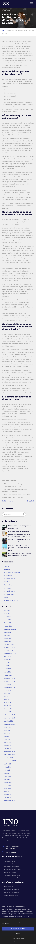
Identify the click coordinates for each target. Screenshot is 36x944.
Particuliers (8, 585)
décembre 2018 (9, 801)
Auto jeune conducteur (12, 573)
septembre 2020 (10, 761)
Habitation (6, 10)
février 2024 (8, 638)
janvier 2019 (8, 798)
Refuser (18, 933)
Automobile (8, 576)
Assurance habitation (11, 867)
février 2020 (8, 782)
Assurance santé (10, 872)
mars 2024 (8, 635)
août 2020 (7, 764)
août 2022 (7, 690)
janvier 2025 (8, 626)
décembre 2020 (9, 752)
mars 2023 (7, 672)
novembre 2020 (9, 755)
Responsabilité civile (11, 895)
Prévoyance (8, 588)
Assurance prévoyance (12, 875)
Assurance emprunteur (12, 878)
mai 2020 (7, 773)
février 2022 (8, 709)
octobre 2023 (8, 651)
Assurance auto (9, 861)
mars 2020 (7, 779)
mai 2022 (7, 700)
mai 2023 (7, 666)
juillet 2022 (7, 694)
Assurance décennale (11, 890)
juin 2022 (7, 697)
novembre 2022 (9, 681)
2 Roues (6, 567)
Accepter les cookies (18, 928)
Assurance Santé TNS (11, 892)
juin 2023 (7, 663)
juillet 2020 (7, 767)
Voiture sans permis (11, 600)
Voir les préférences (18, 938)
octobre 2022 (8, 684)
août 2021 (7, 727)
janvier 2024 (8, 641)
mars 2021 (7, 743)
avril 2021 (7, 739)
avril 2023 (7, 669)
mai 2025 (7, 614)
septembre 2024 (10, 629)
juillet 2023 (7, 660)
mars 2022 (7, 706)
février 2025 (8, 623)
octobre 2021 (8, 721)
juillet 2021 (7, 730)
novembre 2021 (9, 718)
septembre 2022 (10, 687)
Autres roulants (9, 579)
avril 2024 (7, 632)
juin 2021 (7, 733)
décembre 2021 (9, 715)
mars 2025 (7, 620)
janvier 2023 (8, 675)
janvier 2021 (8, 749)
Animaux (7, 570)
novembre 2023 (9, 648)
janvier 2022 (8, 712)
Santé (6, 597)
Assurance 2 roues (10, 864)
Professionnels (9, 594)
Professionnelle (9, 591)
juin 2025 (7, 611)
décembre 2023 (9, 644)
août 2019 (7, 785)
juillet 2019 (7, 788)
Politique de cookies (18, 942)
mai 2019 (7, 792)
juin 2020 (7, 770)
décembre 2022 (9, 678)
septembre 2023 (10, 654)
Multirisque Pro (9, 887)
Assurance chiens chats (12, 870)
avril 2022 (7, 703)
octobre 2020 (9, 758)
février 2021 (8, 746)
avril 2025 (7, 617)
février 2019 (8, 795)
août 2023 (7, 657)
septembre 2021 (9, 724)
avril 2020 (7, 776)
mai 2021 (7, 736)
